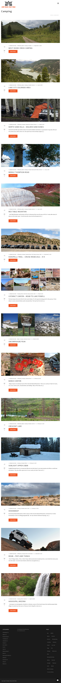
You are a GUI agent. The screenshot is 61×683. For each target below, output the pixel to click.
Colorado (29, 45)
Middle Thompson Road (19, 172)
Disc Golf (4, 645)
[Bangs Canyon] (30, 364)
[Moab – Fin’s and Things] (30, 539)
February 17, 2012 (41, 423)
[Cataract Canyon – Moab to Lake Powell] (30, 279)
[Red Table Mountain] (30, 194)
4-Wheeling (56, 15)
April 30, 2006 (32, 598)
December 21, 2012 (47, 254)
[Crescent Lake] (30, 409)
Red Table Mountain (18, 211)
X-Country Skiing (50, 672)
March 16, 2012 (36, 339)
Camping (26, 45)
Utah (40, 254)
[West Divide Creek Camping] (30, 31)
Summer (33, 85)
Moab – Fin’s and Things (19, 556)
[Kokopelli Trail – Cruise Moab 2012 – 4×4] (30, 240)
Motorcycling (5, 651)
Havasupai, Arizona (17, 601)
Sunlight (48, 663)
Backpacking (5, 636)
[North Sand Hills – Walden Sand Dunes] (30, 110)
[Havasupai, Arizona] (30, 584)
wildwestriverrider (13, 45)
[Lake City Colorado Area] (30, 70)
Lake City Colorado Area (19, 87)
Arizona (48, 639)
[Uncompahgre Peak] (30, 324)
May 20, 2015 (42, 124)
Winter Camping (50, 669)
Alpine (23, 45)
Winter (26, 463)
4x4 (47, 633)
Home (51, 15)
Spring (32, 124)
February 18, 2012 (38, 378)
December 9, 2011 (39, 553)
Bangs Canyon (15, 381)
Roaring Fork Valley (35, 169)
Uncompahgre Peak (17, 341)
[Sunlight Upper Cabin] (30, 448)
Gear (4, 649)
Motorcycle (54, 651)
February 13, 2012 (35, 508)
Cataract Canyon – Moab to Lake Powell (27, 296)
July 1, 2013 (47, 169)
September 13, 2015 (38, 45)
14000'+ (52, 633)
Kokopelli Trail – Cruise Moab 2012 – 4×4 (27, 257)
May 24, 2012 (40, 293)
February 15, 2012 (33, 463)
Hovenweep (14, 511)
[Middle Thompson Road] (30, 155)
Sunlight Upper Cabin (18, 465)
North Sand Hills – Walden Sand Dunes (26, 127)
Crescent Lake (15, 426)
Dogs (48, 648)
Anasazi (53, 636)
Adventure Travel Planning (24, 629)
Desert (30, 254)
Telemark (54, 663)
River (26, 293)
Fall (29, 124)
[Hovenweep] (30, 494)
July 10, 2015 (40, 85)
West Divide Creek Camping (21, 48)
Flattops (48, 651)
